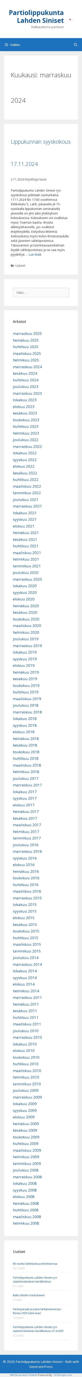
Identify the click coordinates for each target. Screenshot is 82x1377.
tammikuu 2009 (27, 1163)
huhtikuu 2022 (25, 479)
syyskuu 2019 (25, 658)
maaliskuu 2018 (27, 765)
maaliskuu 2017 (27, 824)
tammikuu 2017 (27, 838)
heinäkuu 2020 (26, 605)
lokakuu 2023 (25, 399)
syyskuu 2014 (25, 977)
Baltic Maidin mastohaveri (29, 1295)
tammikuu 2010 (27, 1083)
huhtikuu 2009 (25, 1143)
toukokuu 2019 (26, 685)
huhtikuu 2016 (25, 884)
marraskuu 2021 (27, 506)
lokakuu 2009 (25, 1103)
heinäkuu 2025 (26, 340)
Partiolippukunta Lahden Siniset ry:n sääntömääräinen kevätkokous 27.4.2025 (38, 1329)
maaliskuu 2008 (27, 1216)
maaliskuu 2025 (27, 353)
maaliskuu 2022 (27, 486)
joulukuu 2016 (25, 844)
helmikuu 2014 (26, 990)
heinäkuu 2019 (26, 672)
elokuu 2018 (24, 731)
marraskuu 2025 (27, 333)
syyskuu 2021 (25, 519)
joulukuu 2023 (25, 386)
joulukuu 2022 (25, 439)
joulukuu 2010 (25, 1030)
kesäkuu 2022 (25, 472)
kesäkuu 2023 (25, 413)
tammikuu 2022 (27, 492)
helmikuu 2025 (26, 359)
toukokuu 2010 (26, 1057)
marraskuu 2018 (27, 712)
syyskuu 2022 (25, 459)
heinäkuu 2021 (26, 532)
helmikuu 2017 (26, 831)
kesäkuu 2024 (25, 373)
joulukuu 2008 (25, 1170)
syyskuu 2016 (25, 858)
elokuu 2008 (24, 1196)
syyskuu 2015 (25, 911)
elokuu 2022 (24, 466)
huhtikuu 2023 (25, 426)
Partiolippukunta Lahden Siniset (36, 16)
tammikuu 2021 (27, 565)
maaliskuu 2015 (27, 944)
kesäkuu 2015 (25, 924)
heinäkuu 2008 (26, 1203)
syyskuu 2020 (25, 592)
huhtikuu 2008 (25, 1209)
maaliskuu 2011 (27, 1023)
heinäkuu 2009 (26, 1123)
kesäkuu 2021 (25, 539)
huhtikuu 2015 (25, 937)
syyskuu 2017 (25, 798)
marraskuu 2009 (27, 1097)
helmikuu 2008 (26, 1223)
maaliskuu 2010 (27, 1070)
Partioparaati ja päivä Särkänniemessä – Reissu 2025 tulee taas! (37, 1311)
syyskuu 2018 (25, 725)
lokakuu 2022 (25, 452)
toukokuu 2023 (26, 419)
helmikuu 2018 (26, 771)
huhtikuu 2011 (25, 1017)
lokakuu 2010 (25, 1044)
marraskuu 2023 (27, 393)
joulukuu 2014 (25, 957)
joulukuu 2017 (25, 778)
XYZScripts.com (63, 1375)
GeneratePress (41, 1366)
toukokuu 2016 (26, 877)
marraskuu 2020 (27, 579)
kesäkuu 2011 (25, 1010)
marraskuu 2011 (27, 997)
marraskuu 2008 (27, 1176)
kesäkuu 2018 (25, 745)
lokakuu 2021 (25, 512)
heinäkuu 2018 (26, 738)
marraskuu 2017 (27, 784)
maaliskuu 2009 (27, 1150)
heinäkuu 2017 (26, 811)
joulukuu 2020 (25, 572)
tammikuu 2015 (27, 951)
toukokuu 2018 (26, 751)
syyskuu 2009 (25, 1110)
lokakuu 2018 (25, 718)
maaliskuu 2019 (27, 698)
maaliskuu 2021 (27, 552)
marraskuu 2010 (27, 1037)
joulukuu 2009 (25, 1090)
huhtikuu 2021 (25, 545)
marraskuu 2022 (27, 446)
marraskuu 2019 (27, 645)
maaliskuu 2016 (27, 891)
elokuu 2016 (24, 864)
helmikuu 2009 (26, 1156)
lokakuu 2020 (25, 585)
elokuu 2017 (24, 804)
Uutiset (20, 265)
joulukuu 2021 (25, 499)
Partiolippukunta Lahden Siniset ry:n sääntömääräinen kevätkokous (35, 1279)
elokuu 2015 (24, 917)
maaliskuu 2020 (27, 625)
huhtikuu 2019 (25, 691)
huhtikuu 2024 (25, 380)
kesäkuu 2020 (25, 612)
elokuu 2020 (24, 599)
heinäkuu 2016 (26, 871)
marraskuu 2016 (27, 851)
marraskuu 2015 (27, 897)
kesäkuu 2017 (25, 818)
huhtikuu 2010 (25, 1063)
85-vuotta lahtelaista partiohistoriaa (35, 1264)
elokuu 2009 (24, 1116)
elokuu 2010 (24, 1050)
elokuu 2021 (24, 526)
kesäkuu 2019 (25, 678)
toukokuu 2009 (26, 1136)
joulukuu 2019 (25, 638)
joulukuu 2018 (25, 705)
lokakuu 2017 (25, 791)
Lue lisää (35, 254)
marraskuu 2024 (27, 366)
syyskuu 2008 (25, 1190)
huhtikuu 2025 (25, 346)
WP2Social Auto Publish (23, 1375)
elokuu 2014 (24, 984)
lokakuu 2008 (25, 1183)
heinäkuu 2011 (26, 1004)
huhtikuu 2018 (25, 758)
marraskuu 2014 (27, 964)
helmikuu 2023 (26, 433)
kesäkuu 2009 (25, 1130)
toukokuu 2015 (26, 931)
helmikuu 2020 (26, 632)
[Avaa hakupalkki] (75, 44)
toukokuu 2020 (26, 619)
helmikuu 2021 (26, 559)
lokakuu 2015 (25, 904)
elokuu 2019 (24, 665)
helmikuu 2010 (26, 1077)
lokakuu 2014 (25, 970)
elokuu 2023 (24, 406)
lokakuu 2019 (25, 652)
